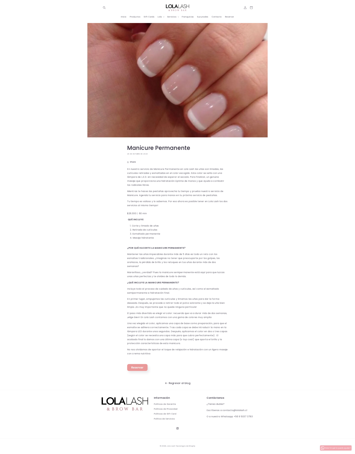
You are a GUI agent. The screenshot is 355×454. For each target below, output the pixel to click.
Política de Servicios (164, 418)
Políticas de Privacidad (166, 409)
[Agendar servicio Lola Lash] (137, 371)
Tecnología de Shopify (185, 446)
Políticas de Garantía (165, 404)
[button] (104, 8)
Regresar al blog (180, 383)
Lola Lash (171, 446)
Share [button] (133, 162)
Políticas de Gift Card (165, 413)
